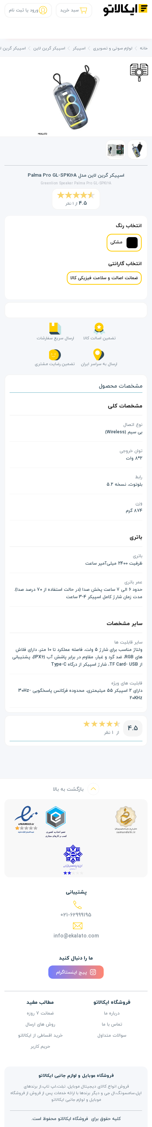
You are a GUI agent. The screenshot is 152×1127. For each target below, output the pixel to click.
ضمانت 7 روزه (40, 1013)
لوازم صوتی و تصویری (112, 48)
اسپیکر (79, 48)
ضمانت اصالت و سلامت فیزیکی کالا (104, 278)
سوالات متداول (111, 1035)
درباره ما (112, 1013)
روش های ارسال (40, 1024)
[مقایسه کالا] (139, 71)
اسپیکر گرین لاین (49, 48)
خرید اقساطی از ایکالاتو (40, 1035)
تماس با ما (112, 1024)
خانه (144, 48)
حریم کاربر (40, 1046)
